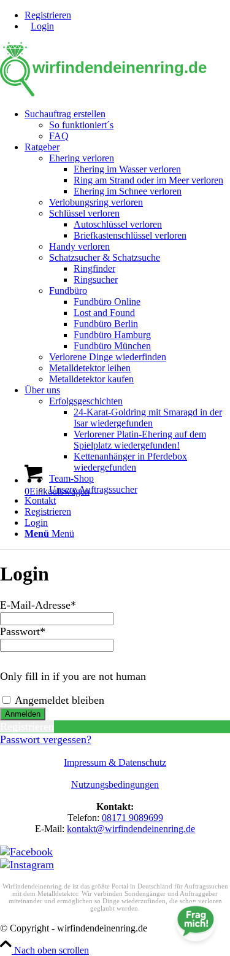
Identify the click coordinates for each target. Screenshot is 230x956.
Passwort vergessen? (45, 739)
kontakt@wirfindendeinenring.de (131, 828)
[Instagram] (27, 864)
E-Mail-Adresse (38, 605)
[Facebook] (26, 852)
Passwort (22, 631)
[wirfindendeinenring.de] (115, 93)
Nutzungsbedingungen (115, 784)
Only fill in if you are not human (73, 676)
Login (42, 26)
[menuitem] (127, 15)
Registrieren (48, 15)
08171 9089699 (132, 817)
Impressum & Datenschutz (115, 762)
